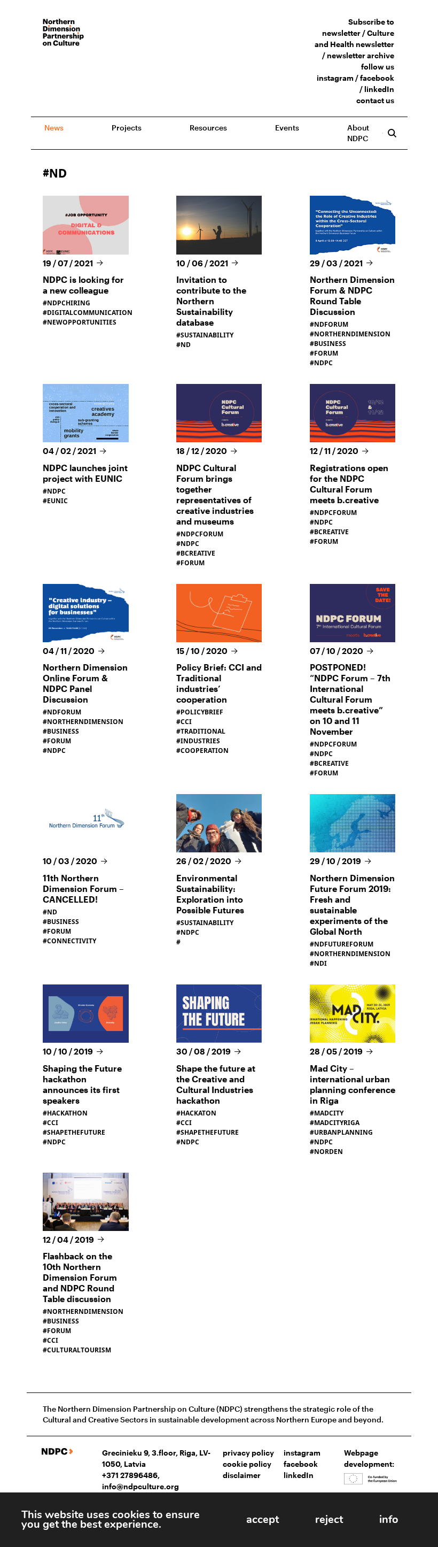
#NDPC (187, 543)
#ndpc (321, 362)
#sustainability (204, 335)
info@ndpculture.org (140, 1486)
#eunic (55, 500)
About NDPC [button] (358, 133)
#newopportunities (79, 322)
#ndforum (329, 324)
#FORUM (190, 562)
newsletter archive (360, 55)
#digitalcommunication (87, 312)
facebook (377, 77)
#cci (184, 721)
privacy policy (248, 1452)
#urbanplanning (341, 1132)
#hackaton (196, 1113)
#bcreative (329, 763)
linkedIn (379, 89)
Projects (127, 127)
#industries (198, 740)
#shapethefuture (74, 1132)
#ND (183, 344)
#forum (324, 353)
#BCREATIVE (195, 553)
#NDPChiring (66, 302)
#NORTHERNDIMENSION (83, 721)
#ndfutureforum (341, 944)
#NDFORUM (62, 712)
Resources (208, 127)
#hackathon (65, 1113)
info (388, 1519)
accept (262, 1519)
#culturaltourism (77, 1349)
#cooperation (202, 750)
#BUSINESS (61, 731)
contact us (375, 100)
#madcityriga (334, 1122)
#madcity (326, 1113)
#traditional (200, 731)
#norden (326, 1151)
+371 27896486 (130, 1475)
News (54, 127)
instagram (335, 77)
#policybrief (199, 712)
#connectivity (69, 940)
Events (287, 127)
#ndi (318, 963)
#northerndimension (350, 333)
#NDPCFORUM (199, 533)
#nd (50, 912)
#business (328, 343)
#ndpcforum (333, 744)
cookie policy (247, 1463)
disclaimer (242, 1475)
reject (329, 1519)
